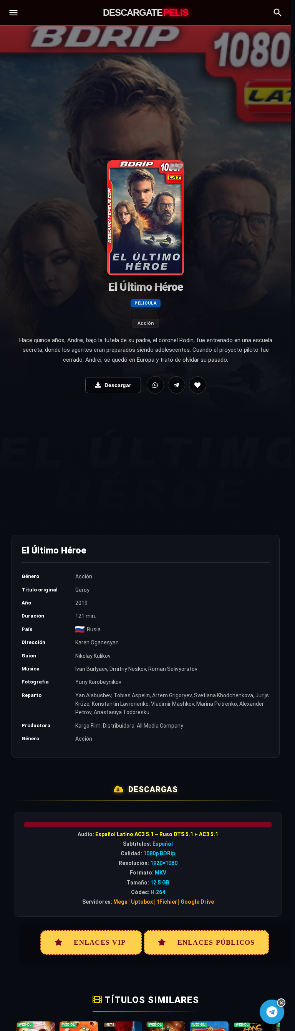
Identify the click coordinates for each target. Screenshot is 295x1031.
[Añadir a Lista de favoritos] (197, 385)
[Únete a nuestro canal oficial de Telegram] (271, 1011)
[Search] (277, 12)
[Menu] (13, 12)
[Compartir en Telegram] (176, 385)
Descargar (117, 385)
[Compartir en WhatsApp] (155, 385)
